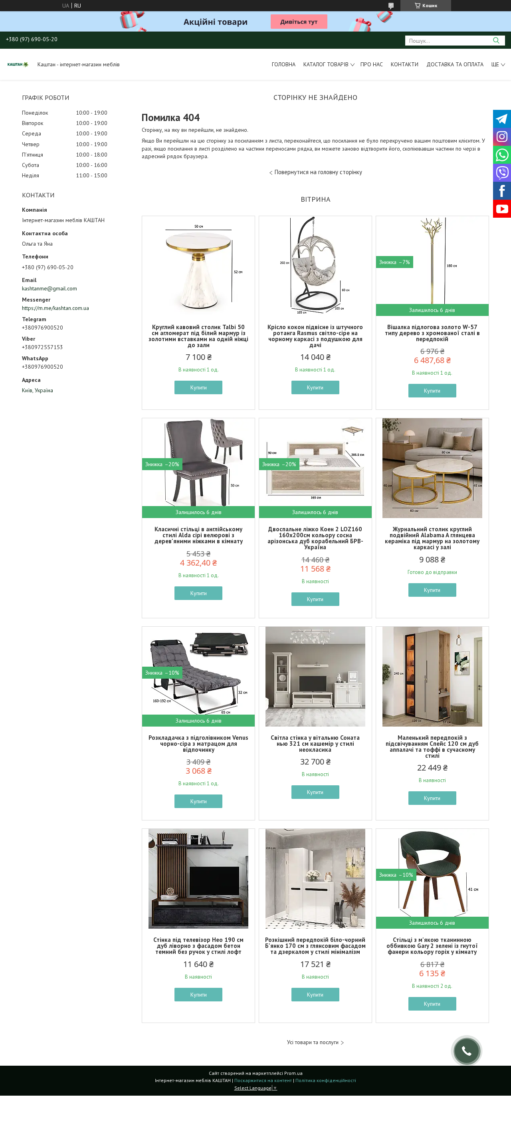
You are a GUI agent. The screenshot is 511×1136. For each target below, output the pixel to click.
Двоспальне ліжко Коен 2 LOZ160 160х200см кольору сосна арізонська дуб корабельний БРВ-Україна (315, 538)
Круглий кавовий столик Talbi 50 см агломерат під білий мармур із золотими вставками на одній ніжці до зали (198, 336)
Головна (283, 64)
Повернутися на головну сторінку (318, 172)
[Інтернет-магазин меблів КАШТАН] (18, 64)
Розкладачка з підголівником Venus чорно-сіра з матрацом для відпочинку (198, 744)
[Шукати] (496, 41)
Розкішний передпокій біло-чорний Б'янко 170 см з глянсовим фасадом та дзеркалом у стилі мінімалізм (315, 946)
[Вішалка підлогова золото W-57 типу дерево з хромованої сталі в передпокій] (432, 266)
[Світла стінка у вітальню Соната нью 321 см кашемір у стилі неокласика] (315, 677)
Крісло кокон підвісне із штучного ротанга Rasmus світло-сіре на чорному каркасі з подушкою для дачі (315, 336)
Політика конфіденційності (325, 1080)
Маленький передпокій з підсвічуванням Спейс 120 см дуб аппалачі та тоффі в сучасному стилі (432, 747)
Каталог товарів (326, 64)
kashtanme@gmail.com (49, 288)
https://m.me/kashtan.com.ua (55, 308)
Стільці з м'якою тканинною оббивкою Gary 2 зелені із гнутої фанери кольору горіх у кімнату (432, 946)
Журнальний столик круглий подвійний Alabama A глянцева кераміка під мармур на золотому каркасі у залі (432, 538)
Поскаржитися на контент (263, 1080)
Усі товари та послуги (313, 1042)
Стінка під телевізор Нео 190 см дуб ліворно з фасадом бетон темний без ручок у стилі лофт (198, 946)
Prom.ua (293, 1073)
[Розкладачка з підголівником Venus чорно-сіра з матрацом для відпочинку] (198, 677)
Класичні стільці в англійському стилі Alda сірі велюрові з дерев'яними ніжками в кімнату (198, 535)
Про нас (371, 64)
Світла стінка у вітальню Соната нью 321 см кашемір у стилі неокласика (315, 744)
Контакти (404, 64)
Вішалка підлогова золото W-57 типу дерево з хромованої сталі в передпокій (432, 333)
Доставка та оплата (454, 64)
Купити (198, 387)
